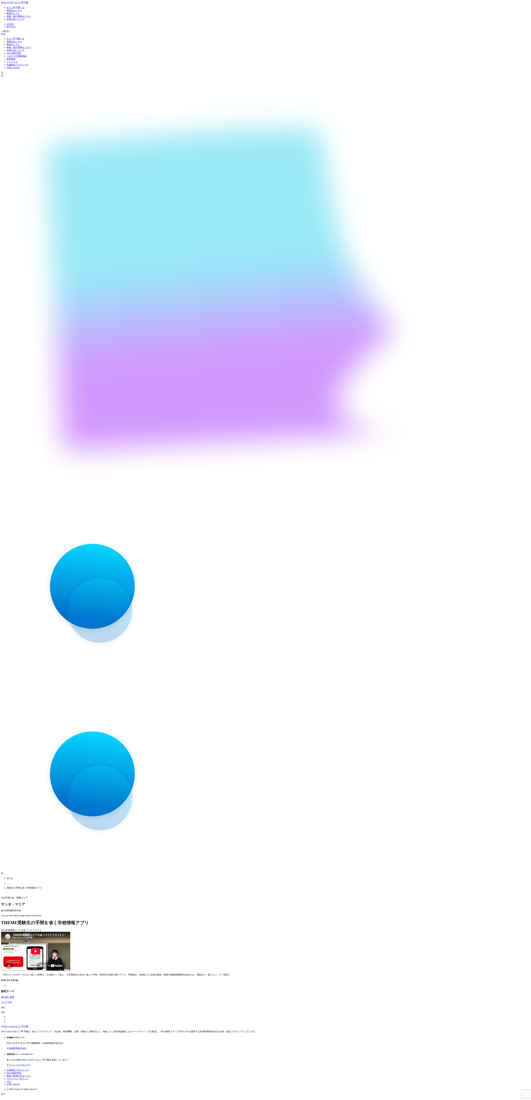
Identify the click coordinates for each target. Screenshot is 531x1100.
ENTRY (10, 24)
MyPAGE (11, 26)
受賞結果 (11, 59)
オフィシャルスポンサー (19, 1065)
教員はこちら (13, 13)
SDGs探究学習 (14, 53)
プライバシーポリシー (18, 1079)
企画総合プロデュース (18, 65)
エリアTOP (6, 1002)
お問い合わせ (13, 67)
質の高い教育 (7, 997)
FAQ (3, 34)
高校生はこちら (14, 10)
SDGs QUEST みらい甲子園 (14, 2)
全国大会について (15, 19)
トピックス (12, 62)
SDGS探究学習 (14, 1073)
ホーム (10, 878)
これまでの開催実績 (17, 56)
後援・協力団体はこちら (19, 16)
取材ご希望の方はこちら (19, 1076)
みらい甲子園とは (15, 7)
